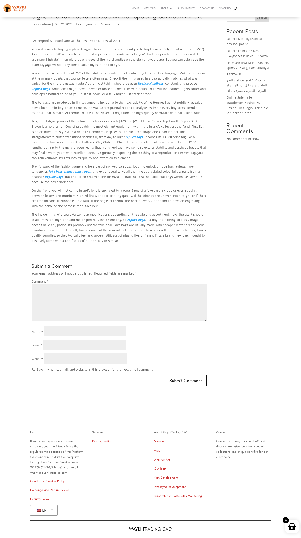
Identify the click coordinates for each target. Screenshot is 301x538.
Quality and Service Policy (47, 481)
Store (164, 8)
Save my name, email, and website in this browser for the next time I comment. (95, 369)
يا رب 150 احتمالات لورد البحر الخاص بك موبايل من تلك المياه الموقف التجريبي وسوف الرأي (247, 85)
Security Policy (39, 499)
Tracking (225, 8)
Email (37, 345)
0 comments (110, 24)
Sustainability (186, 8)
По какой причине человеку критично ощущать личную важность (248, 68)
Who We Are (162, 459)
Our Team (160, 469)
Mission (159, 441)
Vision (158, 450)
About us (150, 8)
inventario (43, 24)
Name (37, 331)
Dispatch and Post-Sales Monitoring (178, 496)
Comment (40, 281)
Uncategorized (86, 24)
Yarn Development (166, 478)
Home (135, 8)
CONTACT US (207, 8)
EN (44, 510)
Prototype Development (170, 487)
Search (262, 17)
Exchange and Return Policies (49, 490)
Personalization (102, 441)
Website (37, 359)
